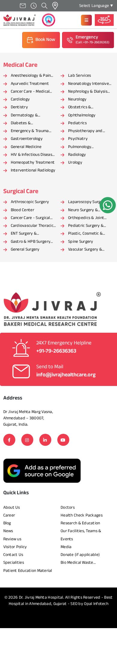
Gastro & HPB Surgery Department (31, 242)
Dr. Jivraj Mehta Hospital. (41, 597)
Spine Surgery (80, 242)
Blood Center (22, 210)
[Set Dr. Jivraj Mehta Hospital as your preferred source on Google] (42, 470)
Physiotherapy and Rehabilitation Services (89, 131)
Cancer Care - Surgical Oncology (30, 218)
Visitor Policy (15, 547)
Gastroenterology (27, 139)
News (8, 531)
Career (9, 515)
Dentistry (19, 107)
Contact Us (13, 555)
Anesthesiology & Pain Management (31, 76)
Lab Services (79, 75)
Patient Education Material (27, 571)
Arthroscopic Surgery (30, 202)
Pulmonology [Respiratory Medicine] (88, 147)
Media (66, 547)
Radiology (77, 155)
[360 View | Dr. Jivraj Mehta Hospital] (104, 20)
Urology (75, 162)
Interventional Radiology (33, 170)
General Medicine (26, 147)
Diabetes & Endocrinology (23, 123)
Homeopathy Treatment (33, 162)
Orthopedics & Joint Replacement (86, 218)
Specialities (13, 563)
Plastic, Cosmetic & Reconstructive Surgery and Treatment (89, 234)
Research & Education (80, 523)
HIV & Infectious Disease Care (33, 155)
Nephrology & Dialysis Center (87, 92)
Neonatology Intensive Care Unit (88, 84)
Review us (12, 539)
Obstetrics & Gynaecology (79, 107)
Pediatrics (77, 123)
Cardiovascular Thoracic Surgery (32, 226)
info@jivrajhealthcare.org (66, 375)
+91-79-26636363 (56, 351)
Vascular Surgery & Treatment (85, 250)
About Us (11, 507)
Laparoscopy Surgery (87, 202)
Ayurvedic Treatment (30, 84)
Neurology (77, 99)
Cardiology (20, 99)
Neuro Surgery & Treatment (83, 210)
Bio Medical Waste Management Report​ (79, 563)
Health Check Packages (82, 515)
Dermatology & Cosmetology (24, 115)
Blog (7, 523)
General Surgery (25, 249)
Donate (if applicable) (80, 555)
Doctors (68, 507)
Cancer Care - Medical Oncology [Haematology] (33, 92)
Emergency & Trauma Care (30, 131)
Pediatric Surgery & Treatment (86, 226)
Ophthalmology (82, 115)
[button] (86, 20)
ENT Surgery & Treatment (24, 234)
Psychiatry (78, 139)
